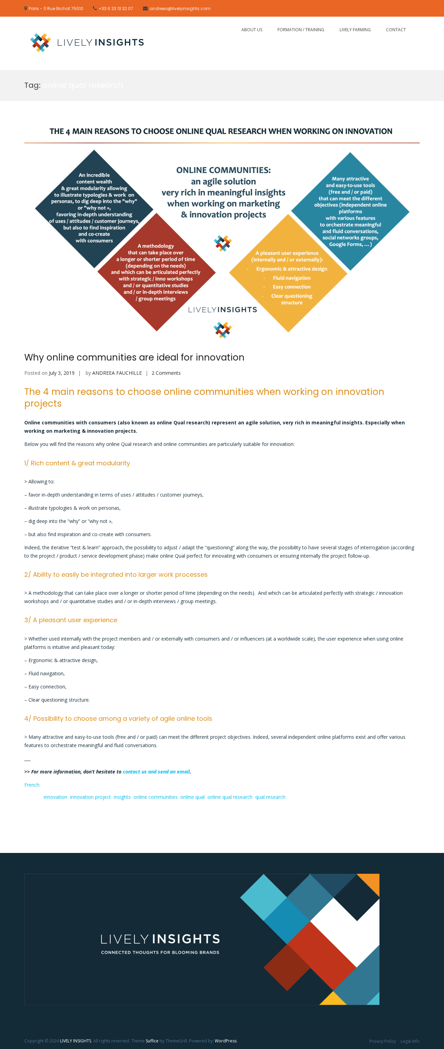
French (32, 784)
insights (122, 797)
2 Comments (166, 373)
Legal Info (410, 1041)
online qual (192, 797)
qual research (270, 797)
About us (251, 30)
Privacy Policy (382, 1041)
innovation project (90, 797)
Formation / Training (301, 30)
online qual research (230, 797)
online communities (156, 797)
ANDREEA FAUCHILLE (117, 373)
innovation (55, 797)
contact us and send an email (156, 771)
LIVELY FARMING (355, 30)
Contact (396, 30)
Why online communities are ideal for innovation (134, 357)
